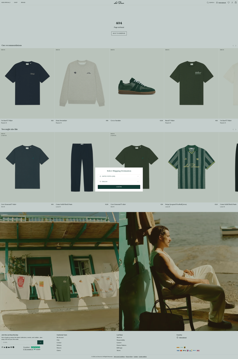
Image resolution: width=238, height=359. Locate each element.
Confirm (119, 186)
